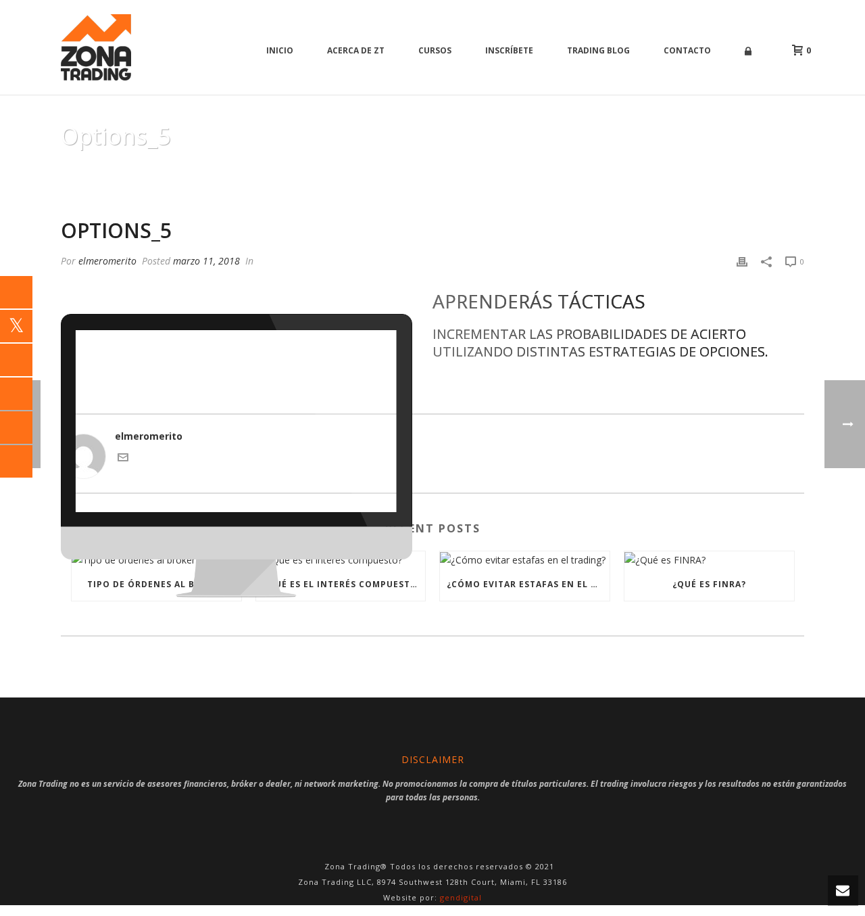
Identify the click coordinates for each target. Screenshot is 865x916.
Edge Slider (715, 170)
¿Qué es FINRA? (709, 584)
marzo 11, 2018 (206, 260)
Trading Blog (598, 50)
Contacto (687, 50)
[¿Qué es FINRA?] (709, 559)
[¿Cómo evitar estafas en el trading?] (525, 559)
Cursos (434, 50)
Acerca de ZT (356, 50)
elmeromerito (107, 260)
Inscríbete (509, 50)
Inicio (279, 50)
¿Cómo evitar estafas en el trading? (528, 584)
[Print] (742, 261)
